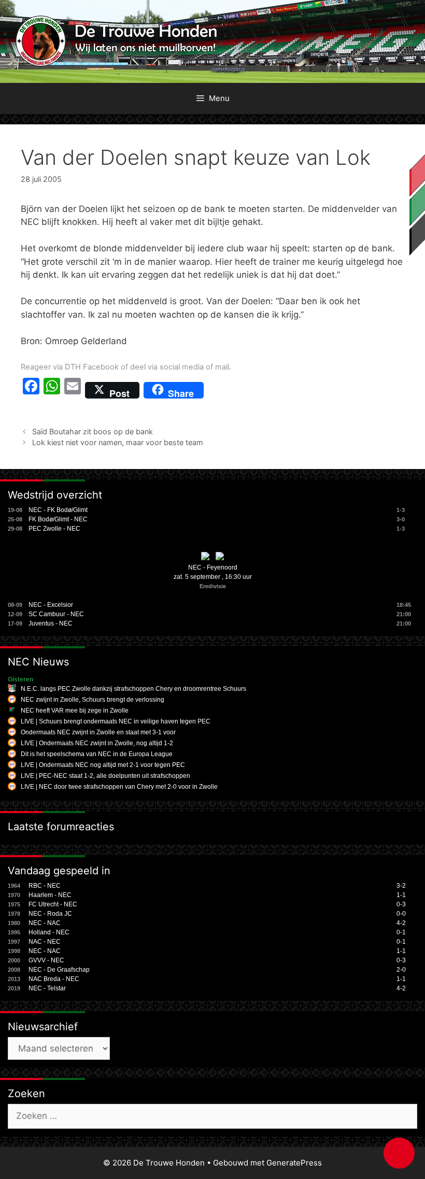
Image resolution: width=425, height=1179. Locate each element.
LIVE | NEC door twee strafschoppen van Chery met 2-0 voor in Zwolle (119, 786)
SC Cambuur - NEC (56, 614)
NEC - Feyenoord (212, 567)
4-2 (401, 923)
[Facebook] (31, 390)
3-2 (401, 885)
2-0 (401, 969)
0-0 (401, 913)
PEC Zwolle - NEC (54, 528)
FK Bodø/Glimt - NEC (58, 519)
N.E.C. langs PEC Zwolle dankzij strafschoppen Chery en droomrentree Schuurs (133, 688)
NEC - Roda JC (50, 913)
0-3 (401, 904)
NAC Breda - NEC (54, 979)
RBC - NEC (45, 885)
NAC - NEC (45, 941)
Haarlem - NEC (50, 895)
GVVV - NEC (46, 960)
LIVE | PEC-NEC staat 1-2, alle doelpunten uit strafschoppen (105, 775)
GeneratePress (294, 1163)
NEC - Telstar (47, 988)
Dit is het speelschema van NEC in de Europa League (97, 754)
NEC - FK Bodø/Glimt (58, 510)
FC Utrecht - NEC (53, 904)
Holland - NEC (49, 932)
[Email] (72, 390)
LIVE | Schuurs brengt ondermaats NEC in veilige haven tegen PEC (115, 721)
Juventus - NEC (51, 623)
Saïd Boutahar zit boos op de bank (92, 431)
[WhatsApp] (51, 390)
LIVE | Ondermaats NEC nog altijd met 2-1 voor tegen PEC (103, 765)
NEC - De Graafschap (59, 969)
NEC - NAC (45, 923)
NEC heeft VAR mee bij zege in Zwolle (75, 710)
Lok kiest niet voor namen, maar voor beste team (117, 442)
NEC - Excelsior (51, 604)
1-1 (401, 895)
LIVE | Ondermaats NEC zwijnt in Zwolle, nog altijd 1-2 (97, 743)
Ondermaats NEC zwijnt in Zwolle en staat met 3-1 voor (98, 732)
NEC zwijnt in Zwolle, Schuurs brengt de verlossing (92, 699)
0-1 (401, 932)
